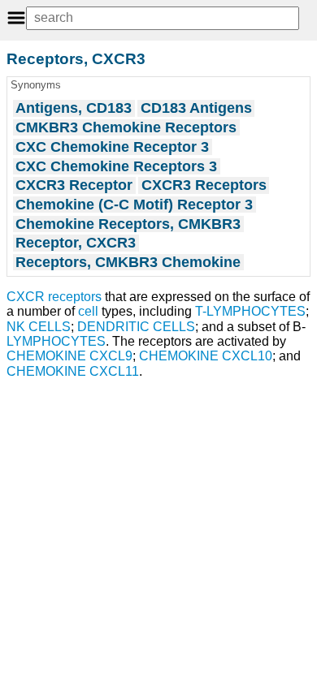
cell (88, 311)
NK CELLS (39, 327)
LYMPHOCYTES (56, 341)
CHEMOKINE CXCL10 (205, 356)
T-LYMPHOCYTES (250, 311)
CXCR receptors (54, 297)
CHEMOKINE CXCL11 (73, 371)
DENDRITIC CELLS (136, 327)
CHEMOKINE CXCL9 (69, 356)
